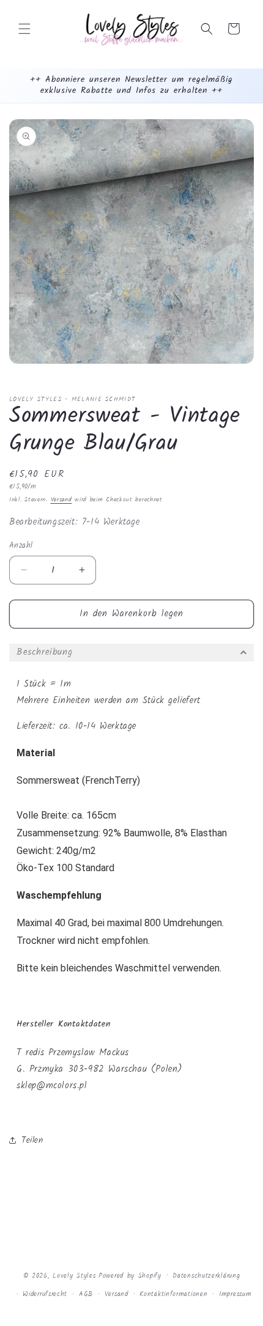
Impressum (235, 1294)
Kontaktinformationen (173, 1294)
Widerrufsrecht (45, 1294)
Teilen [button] (32, 1140)
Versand (61, 499)
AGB (86, 1294)
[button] (24, 28)
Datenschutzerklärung (206, 1275)
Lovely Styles (74, 1275)
